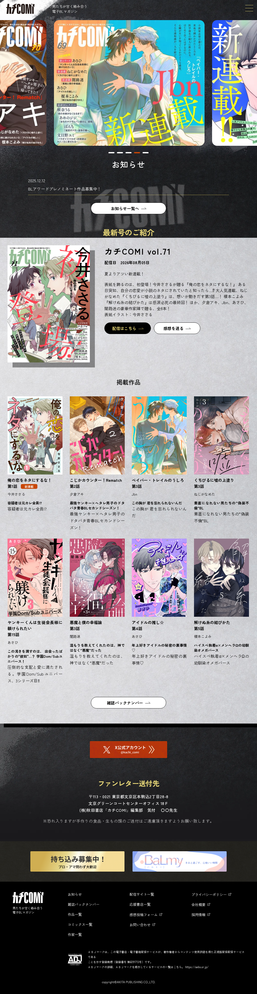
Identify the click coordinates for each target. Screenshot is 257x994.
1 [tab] (111, 152)
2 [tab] (120, 152)
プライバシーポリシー (209, 894)
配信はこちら (124, 328)
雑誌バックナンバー (125, 703)
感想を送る (173, 328)
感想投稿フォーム (144, 914)
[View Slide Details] (129, 83)
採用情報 (198, 914)
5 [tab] (146, 152)
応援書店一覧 (140, 904)
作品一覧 (75, 914)
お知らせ (75, 894)
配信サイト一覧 (142, 894)
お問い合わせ (140, 924)
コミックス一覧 (80, 924)
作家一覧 (75, 934)
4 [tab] (137, 152)
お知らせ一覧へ (125, 208)
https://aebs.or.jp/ (197, 967)
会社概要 (198, 904)
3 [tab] (128, 152)
